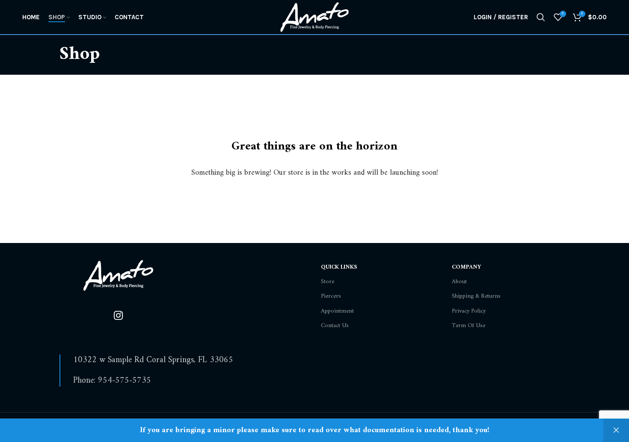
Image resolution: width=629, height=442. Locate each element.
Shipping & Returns (476, 296)
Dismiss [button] (616, 430)
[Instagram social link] (118, 316)
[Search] (540, 17)
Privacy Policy (469, 311)
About (459, 281)
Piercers (331, 296)
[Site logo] (314, 16)
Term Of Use (468, 325)
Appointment (337, 311)
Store (327, 281)
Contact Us (335, 325)
